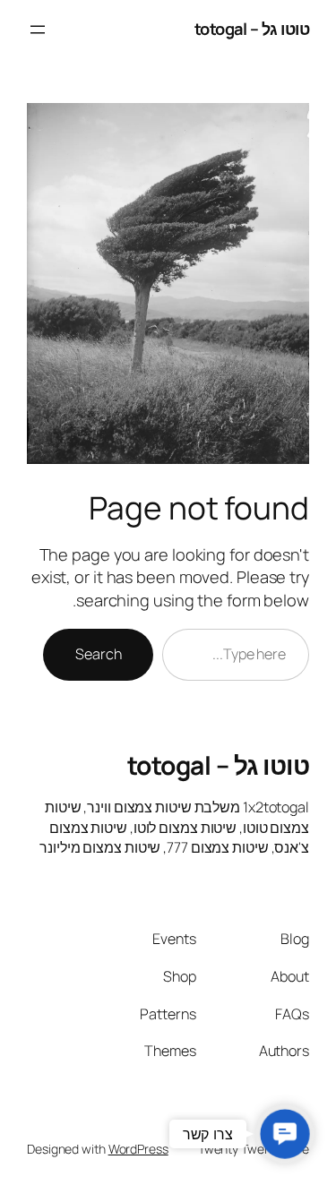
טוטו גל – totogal (252, 28)
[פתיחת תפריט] (37, 29)
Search (98, 654)
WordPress (138, 1148)
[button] (285, 1134)
